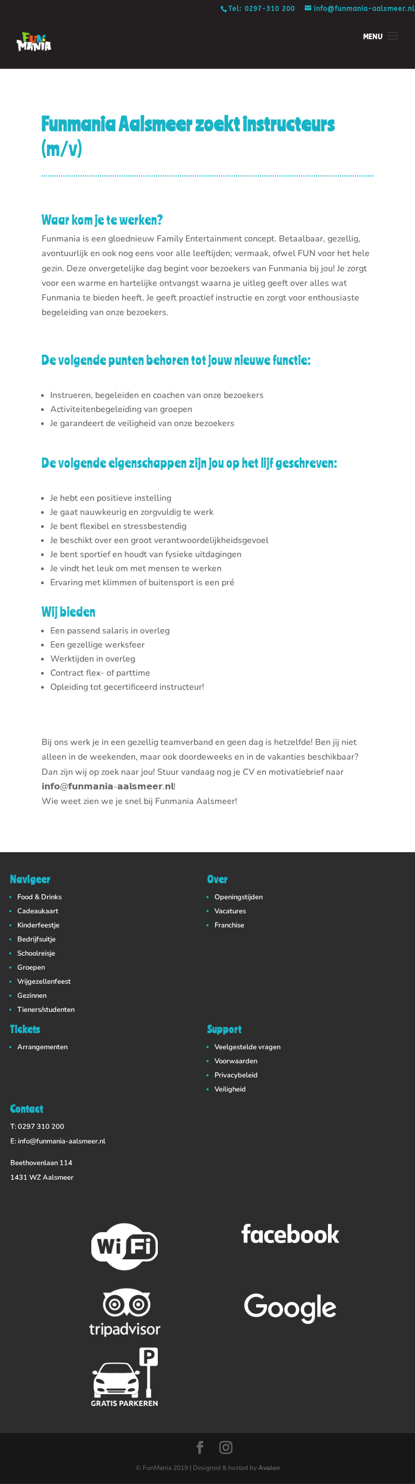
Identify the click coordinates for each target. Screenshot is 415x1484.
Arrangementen (42, 1047)
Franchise (229, 925)
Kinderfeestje (38, 925)
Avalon (269, 1467)
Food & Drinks (39, 897)
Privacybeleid (236, 1075)
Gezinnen (31, 996)
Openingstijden (239, 897)
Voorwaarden (236, 1061)
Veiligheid (230, 1089)
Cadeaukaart (37, 911)
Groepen (31, 967)
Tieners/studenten (46, 1010)
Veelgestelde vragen (247, 1047)
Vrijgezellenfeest (44, 981)
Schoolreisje (36, 953)
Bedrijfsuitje (36, 939)
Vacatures (230, 911)
